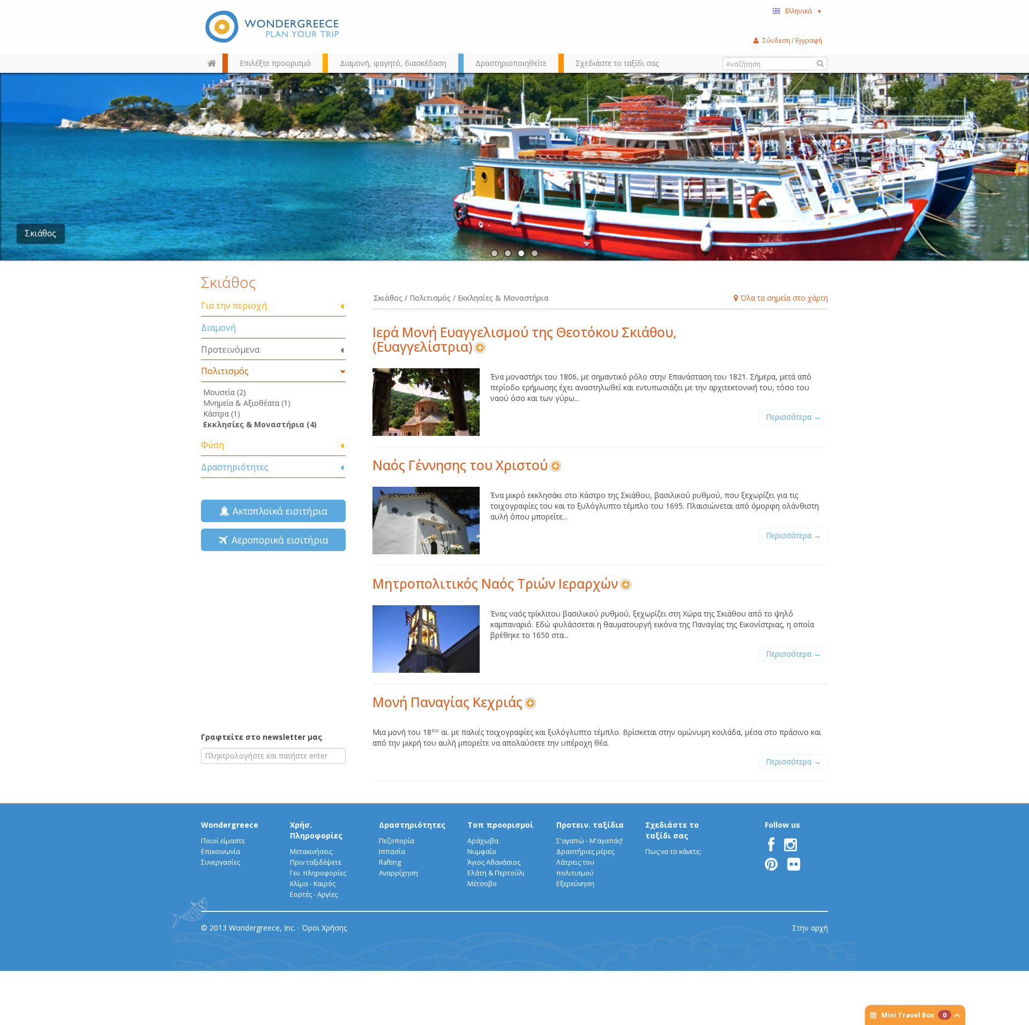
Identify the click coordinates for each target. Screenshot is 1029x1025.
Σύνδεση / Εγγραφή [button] (792, 40)
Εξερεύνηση (575, 883)
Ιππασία (392, 851)
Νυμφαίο (481, 851)
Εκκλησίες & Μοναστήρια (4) (260, 424)
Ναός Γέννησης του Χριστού (460, 465)
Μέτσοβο (482, 883)
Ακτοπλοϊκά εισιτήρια (277, 510)
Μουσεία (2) (224, 392)
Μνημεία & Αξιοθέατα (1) (246, 403)
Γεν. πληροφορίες (318, 873)
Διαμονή (218, 327)
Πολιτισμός (225, 371)
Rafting (390, 862)
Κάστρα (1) (221, 413)
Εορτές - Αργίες (314, 894)
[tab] (273, 306)
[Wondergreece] (273, 27)
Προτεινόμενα (230, 349)
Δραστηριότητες (235, 467)
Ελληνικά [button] (803, 10)
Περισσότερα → (793, 417)
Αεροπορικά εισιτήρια (277, 539)
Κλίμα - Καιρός (312, 883)
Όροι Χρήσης (324, 928)
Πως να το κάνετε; (673, 851)
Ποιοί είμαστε (223, 840)
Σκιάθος (40, 233)
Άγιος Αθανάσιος (493, 862)
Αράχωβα (482, 840)
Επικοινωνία (220, 851)
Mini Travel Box (913, 1015)
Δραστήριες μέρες (585, 851)
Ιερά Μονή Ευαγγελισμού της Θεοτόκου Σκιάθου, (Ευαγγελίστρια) (524, 339)
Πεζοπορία (396, 840)
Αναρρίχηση (398, 873)
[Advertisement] (273, 646)
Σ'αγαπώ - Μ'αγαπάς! (589, 840)
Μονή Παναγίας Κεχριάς (447, 702)
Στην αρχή (810, 928)
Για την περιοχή (234, 305)
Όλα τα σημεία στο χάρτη (783, 298)
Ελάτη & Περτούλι (496, 873)
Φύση (212, 445)
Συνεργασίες (220, 862)
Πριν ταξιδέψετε (315, 862)
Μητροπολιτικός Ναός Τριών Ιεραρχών (495, 583)
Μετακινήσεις (311, 851)
